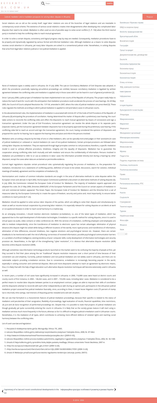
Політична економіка (129, 170)
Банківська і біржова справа (131, 22)
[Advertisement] (59, 67)
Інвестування (125, 91)
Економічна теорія (127, 78)
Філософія (124, 220)
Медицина (124, 128)
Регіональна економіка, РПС (131, 183)
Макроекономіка (127, 119)
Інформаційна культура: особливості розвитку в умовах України (87, 389)
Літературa (124, 114)
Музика (123, 151)
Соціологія (124, 197)
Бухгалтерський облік (129, 36)
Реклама (123, 188)
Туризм (123, 211)
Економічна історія (128, 73)
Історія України (126, 105)
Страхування (125, 202)
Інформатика (125, 96)
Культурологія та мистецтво (131, 110)
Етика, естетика (126, 82)
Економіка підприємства (130, 64)
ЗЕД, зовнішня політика (129, 87)
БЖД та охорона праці (129, 27)
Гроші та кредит (126, 50)
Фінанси (123, 225)
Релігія (122, 193)
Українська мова (127, 216)
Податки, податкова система (132, 160)
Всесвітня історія (127, 41)
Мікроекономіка (126, 142)
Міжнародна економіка (129, 137)
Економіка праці (127, 68)
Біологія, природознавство (131, 32)
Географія (124, 45)
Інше (122, 101)
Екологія (123, 59)
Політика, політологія (129, 165)
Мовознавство (126, 147)
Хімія (122, 229)
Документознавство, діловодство (133, 55)
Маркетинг (124, 124)
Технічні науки (126, 206)
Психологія (124, 179)
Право (122, 174)
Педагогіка (124, 156)
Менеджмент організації (130, 133)
